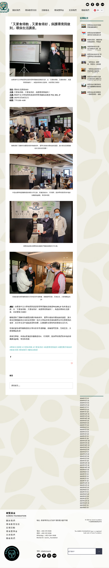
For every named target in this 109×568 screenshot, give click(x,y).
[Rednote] (102, 4)
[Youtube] (87, 4)
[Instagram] (97, 4)
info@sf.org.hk (46, 551)
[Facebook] (92, 4)
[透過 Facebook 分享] (11, 357)
